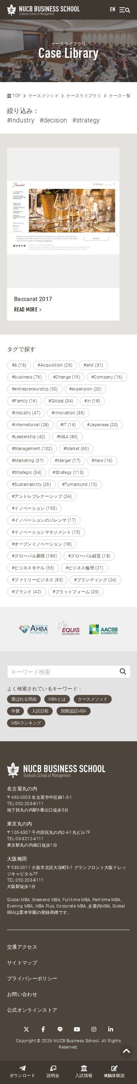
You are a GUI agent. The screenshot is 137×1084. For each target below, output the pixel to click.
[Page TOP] (126, 1051)
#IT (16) (68, 424)
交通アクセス (22, 947)
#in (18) (92, 401)
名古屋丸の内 (22, 788)
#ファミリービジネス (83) (37, 579)
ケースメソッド (43, 95)
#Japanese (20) (102, 424)
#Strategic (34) (26, 472)
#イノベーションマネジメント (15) (46, 532)
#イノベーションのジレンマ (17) (44, 520)
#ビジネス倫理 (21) (85, 568)
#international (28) (30, 424)
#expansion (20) (85, 389)
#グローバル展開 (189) (34, 556)
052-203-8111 (29, 803)
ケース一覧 (120, 95)
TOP (15, 95)
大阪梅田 (17, 859)
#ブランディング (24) (95, 579)
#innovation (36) (68, 412)
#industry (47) (26, 412)
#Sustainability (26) (31, 484)
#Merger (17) (67, 460)
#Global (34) (60, 401)
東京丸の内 (19, 824)
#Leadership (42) (29, 436)
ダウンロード (22, 1076)
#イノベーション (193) (34, 508)
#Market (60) (76, 448)
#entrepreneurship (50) (35, 389)
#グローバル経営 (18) (89, 556)
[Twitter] (26, 1029)
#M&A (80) (67, 436)
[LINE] (60, 1029)
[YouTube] (76, 1029)
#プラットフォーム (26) (76, 591)
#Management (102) (32, 448)
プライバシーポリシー (32, 978)
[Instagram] (93, 1029)
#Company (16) (107, 377)
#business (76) (27, 377)
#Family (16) (24, 401)
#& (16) (19, 365)
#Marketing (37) (28, 460)
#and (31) (93, 365)
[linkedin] (110, 1029)
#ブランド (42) (26, 591)
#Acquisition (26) (55, 365)
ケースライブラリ (83, 95)
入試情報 (83, 1076)
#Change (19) (66, 377)
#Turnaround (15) (79, 484)
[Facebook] (43, 1029)
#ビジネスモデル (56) (33, 568)
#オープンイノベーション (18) (42, 544)
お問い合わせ (22, 994)
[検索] (123, 671)
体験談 (114, 1076)
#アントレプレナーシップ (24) (42, 496)
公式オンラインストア (32, 1010)
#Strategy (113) (68, 472)
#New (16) (102, 460)
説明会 (53, 1076)
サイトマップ (22, 962)
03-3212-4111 (29, 838)
